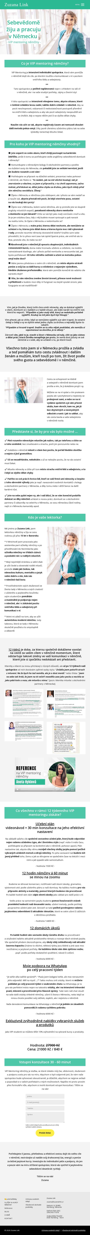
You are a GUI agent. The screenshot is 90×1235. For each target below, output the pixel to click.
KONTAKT (8, 1218)
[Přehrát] (17, 789)
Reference (8, 1208)
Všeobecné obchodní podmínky (33, 1206)
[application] (45, 774)
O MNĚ (7, 1215)
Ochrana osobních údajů (32, 1200)
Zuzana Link (16, 4)
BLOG (6, 1211)
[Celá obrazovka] (72, 789)
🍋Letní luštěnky (10, 1199)
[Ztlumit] (65, 789)
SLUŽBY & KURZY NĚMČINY (11, 1203)
